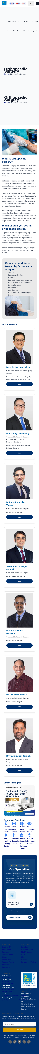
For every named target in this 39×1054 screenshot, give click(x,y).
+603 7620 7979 (8, 981)
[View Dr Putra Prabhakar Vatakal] (19, 482)
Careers (24, 960)
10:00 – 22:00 (7, 977)
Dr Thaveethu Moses (16, 695)
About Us (6, 965)
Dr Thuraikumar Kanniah (18, 756)
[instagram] (15, 1042)
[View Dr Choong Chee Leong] (19, 413)
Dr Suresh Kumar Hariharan (14, 632)
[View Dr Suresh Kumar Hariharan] (19, 610)
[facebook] (10, 1042)
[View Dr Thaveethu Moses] (19, 674)
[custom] (29, 1042)
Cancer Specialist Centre (8, 829)
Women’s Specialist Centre (15, 841)
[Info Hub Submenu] (32, 21)
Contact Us (6, 967)
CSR (23, 955)
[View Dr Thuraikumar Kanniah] (19, 735)
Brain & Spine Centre (22, 829)
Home (6, 74)
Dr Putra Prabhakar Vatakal (15, 503)
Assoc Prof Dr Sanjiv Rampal (16, 567)
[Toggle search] (31, 3)
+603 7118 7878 (8, 989)
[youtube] (19, 1042)
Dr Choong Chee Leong (17, 433)
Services (5, 952)
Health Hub (6, 960)
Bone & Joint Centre (15, 829)
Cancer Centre (27, 949)
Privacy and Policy (28, 962)
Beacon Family (8, 962)
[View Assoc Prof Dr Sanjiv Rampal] (19, 546)
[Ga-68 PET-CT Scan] (19, 800)
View (19, 384)
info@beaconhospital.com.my (14, 996)
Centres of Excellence (14, 31)
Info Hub (25, 21)
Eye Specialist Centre (31, 829)
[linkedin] (24, 1042)
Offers (4, 957)
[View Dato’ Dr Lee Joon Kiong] (19, 347)
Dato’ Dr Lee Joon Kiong (18, 367)
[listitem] (20, 898)
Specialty (31, 31)
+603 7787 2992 (8, 983)
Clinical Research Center (31, 841)
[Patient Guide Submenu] (19, 21)
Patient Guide (11, 21)
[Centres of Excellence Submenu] (25, 30)
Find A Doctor (26, 952)
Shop (23, 957)
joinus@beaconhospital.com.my (15, 1000)
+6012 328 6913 (8, 992)
